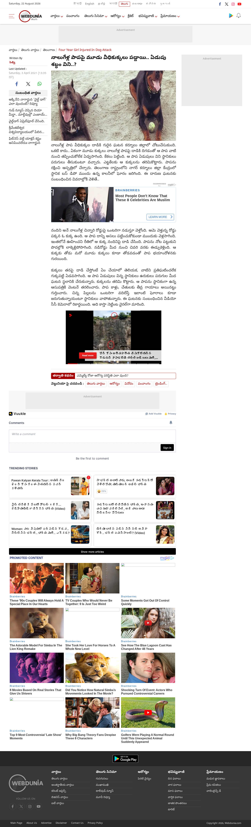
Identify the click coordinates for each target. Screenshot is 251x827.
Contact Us (77, 823)
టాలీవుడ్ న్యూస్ (105, 791)
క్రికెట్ (131, 16)
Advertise (46, 823)
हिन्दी (77, 4)
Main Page (16, 823)
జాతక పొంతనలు (177, 803)
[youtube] (239, 4)
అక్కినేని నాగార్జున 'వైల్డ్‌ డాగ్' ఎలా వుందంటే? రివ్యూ (27, 102)
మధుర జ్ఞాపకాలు (216, 779)
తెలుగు (124, 4)
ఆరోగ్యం (116, 16)
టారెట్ (171, 810)
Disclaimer (61, 823)
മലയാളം (137, 4)
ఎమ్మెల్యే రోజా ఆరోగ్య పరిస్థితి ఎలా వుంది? (102, 376)
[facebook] (220, 4)
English (89, 4)
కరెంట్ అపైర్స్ (58, 791)
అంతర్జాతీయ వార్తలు (62, 785)
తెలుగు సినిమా (94, 16)
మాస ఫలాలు (175, 791)
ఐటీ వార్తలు (57, 803)
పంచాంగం (72, 16)
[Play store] (231, 15)
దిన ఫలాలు (174, 779)
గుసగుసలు (102, 779)
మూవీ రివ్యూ (103, 797)
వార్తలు (55, 16)
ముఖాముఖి (102, 785)
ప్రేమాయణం (168, 16)
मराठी (113, 4)
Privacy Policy (95, 823)
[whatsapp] (39, 83)
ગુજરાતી (165, 4)
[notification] (238, 15)
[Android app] (125, 759)
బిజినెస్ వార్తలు (59, 797)
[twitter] (226, 4)
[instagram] (233, 4)
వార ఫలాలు (174, 785)
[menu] (12, 16)
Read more (88, 355)
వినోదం (129, 384)
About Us (31, 823)
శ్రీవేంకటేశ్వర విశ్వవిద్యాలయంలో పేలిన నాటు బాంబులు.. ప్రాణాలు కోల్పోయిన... (26, 130)
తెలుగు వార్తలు (30, 50)
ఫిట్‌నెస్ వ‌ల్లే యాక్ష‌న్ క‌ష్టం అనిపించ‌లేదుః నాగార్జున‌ (25, 141)
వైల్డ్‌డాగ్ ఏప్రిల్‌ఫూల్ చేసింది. (27, 121)
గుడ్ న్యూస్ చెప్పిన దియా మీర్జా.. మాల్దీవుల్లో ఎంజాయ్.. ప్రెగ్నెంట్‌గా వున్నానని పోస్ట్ (27, 113)
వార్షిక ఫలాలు (175, 797)
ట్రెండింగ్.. (161, 384)
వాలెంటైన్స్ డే (214, 791)
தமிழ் (102, 4)
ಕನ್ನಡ (151, 4)
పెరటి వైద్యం (144, 779)
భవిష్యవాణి (146, 16)
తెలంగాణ (49, 50)
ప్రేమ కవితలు (214, 785)
